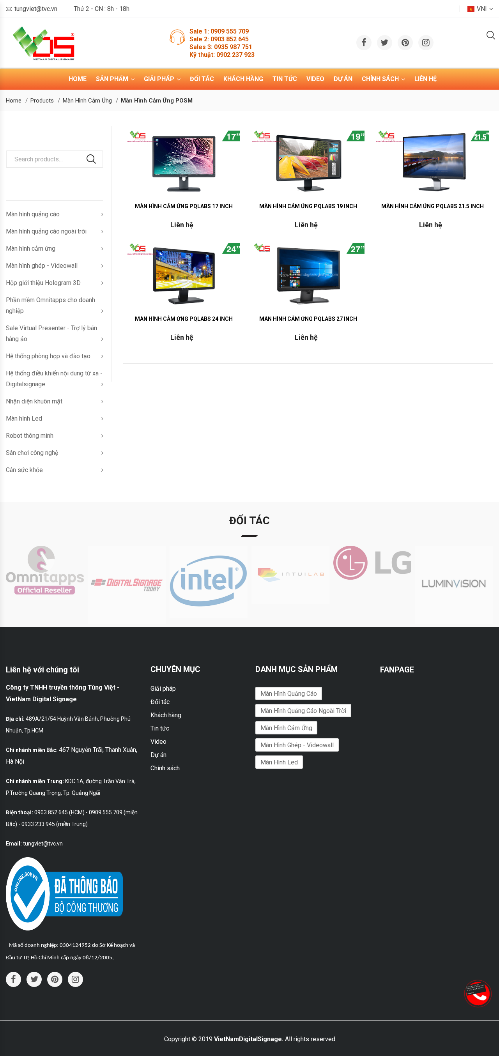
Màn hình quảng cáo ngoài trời (46, 231)
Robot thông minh (29, 435)
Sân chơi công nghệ (32, 452)
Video (315, 79)
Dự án (343, 79)
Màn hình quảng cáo (33, 214)
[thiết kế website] (477, 988)
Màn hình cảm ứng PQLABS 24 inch (184, 319)
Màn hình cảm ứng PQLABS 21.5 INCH (432, 206)
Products (42, 100)
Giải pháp (159, 79)
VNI (482, 8)
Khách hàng (243, 79)
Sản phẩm (112, 79)
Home (78, 79)
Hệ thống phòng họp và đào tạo (48, 356)
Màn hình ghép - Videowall (42, 265)
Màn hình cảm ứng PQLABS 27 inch (308, 319)
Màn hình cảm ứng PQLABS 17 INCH (184, 206)
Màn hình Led (24, 418)
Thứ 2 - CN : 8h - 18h (101, 8)
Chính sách (380, 79)
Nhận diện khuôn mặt (34, 401)
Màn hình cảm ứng (87, 100)
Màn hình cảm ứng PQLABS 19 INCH (308, 206)
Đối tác (202, 79)
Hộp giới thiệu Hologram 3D (43, 283)
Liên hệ (425, 79)
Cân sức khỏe (24, 470)
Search (91, 159)
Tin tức (285, 79)
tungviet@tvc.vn (35, 8)
